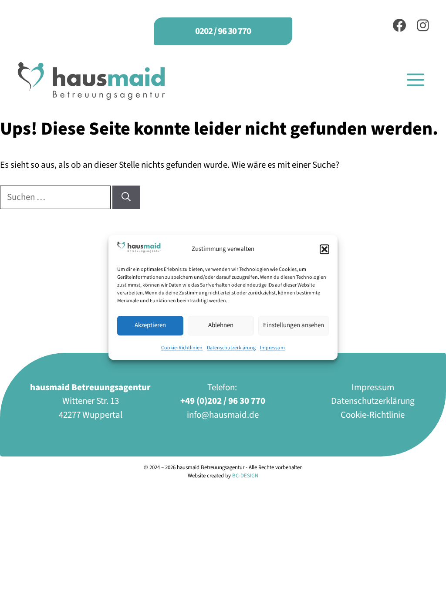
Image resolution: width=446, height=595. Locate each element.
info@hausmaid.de (223, 414)
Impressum (272, 348)
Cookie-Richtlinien (182, 348)
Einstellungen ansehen (293, 325)
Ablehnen (220, 325)
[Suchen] (126, 197)
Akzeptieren (150, 325)
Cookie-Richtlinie (373, 414)
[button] (324, 249)
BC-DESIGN (245, 476)
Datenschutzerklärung (231, 348)
